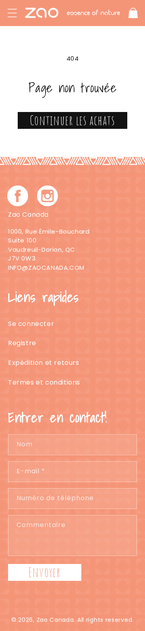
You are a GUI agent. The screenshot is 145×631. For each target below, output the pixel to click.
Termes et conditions (44, 382)
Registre (22, 343)
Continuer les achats (72, 120)
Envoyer (45, 572)
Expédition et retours (43, 362)
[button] (12, 13)
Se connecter (31, 323)
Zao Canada (55, 620)
